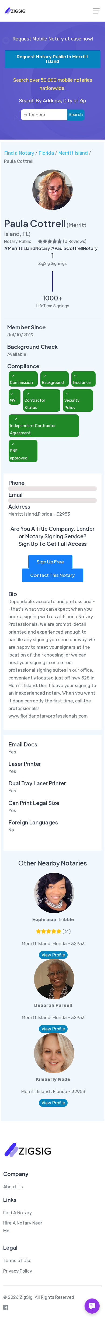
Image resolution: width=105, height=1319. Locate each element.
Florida (46, 153)
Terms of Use (17, 1260)
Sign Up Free (50, 561)
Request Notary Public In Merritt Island (52, 59)
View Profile (53, 955)
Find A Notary (17, 1212)
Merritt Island (73, 153)
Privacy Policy (17, 1271)
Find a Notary (19, 153)
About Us (13, 1186)
